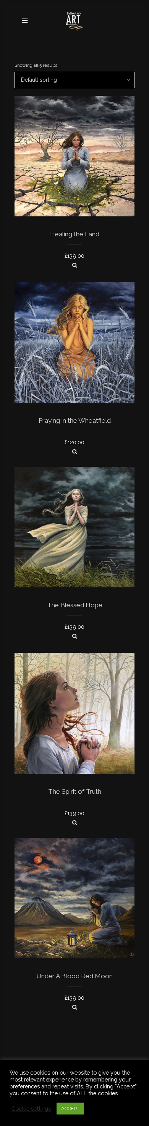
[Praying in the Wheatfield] (74, 451)
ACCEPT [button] (70, 1108)
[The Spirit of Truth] (74, 822)
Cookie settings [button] (31, 1108)
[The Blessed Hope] (74, 636)
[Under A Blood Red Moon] (74, 1007)
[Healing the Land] (74, 265)
